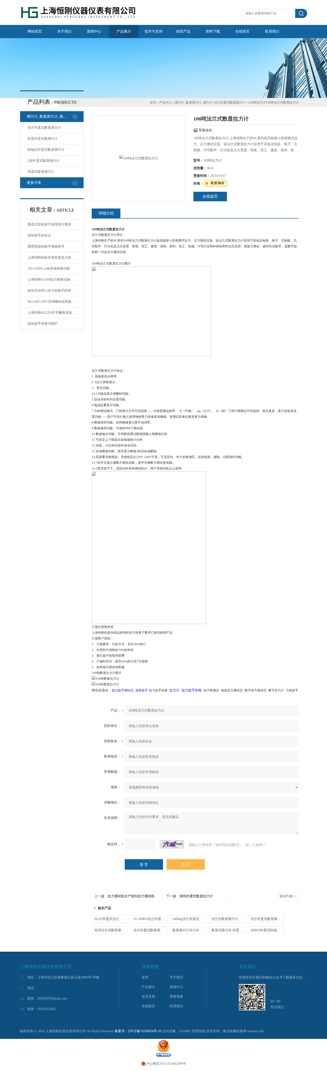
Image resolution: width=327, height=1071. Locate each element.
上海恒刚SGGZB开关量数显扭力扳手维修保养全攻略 (55, 312)
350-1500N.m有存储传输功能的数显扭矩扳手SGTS (55, 268)
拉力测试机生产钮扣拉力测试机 (131, 896)
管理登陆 (198, 1031)
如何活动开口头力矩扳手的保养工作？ (55, 290)
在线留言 (242, 31)
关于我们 (64, 31)
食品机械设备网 (234, 1031)
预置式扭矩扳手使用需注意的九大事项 (55, 224)
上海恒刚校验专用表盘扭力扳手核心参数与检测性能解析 (55, 257)
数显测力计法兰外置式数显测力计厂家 (189, 930)
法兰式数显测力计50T (227, 919)
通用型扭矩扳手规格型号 (46, 246)
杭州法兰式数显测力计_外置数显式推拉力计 (111, 930)
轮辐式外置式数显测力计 (46, 149)
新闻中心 (94, 31)
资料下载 (213, 31)
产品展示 (124, 31)
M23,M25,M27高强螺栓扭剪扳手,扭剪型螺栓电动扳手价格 (55, 301)
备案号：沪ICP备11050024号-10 (138, 1031)
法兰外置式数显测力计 (44, 127)
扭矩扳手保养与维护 (43, 323)
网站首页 (35, 31)
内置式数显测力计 (41, 172)
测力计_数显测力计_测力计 (48, 116)
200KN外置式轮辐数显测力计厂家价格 (267, 930)
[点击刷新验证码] (172, 844)
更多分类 (34, 183)
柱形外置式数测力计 (43, 138)
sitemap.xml (255, 1031)
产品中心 (165, 102)
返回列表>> (288, 896)
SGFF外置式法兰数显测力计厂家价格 (111, 919)
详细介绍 (106, 213)
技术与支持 (154, 31)
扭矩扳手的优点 (39, 235)
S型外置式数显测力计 (44, 160)
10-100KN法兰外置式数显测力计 (150, 919)
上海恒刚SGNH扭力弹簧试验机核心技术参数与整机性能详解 (55, 279)
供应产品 (183, 31)
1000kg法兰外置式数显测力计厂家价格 (189, 919)
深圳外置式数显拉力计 (196, 896)
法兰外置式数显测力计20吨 (150, 930)
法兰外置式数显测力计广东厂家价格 (267, 919)
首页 (153, 102)
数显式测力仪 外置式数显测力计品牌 (228, 930)
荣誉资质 (176, 996)
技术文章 (148, 996)
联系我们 (272, 31)
